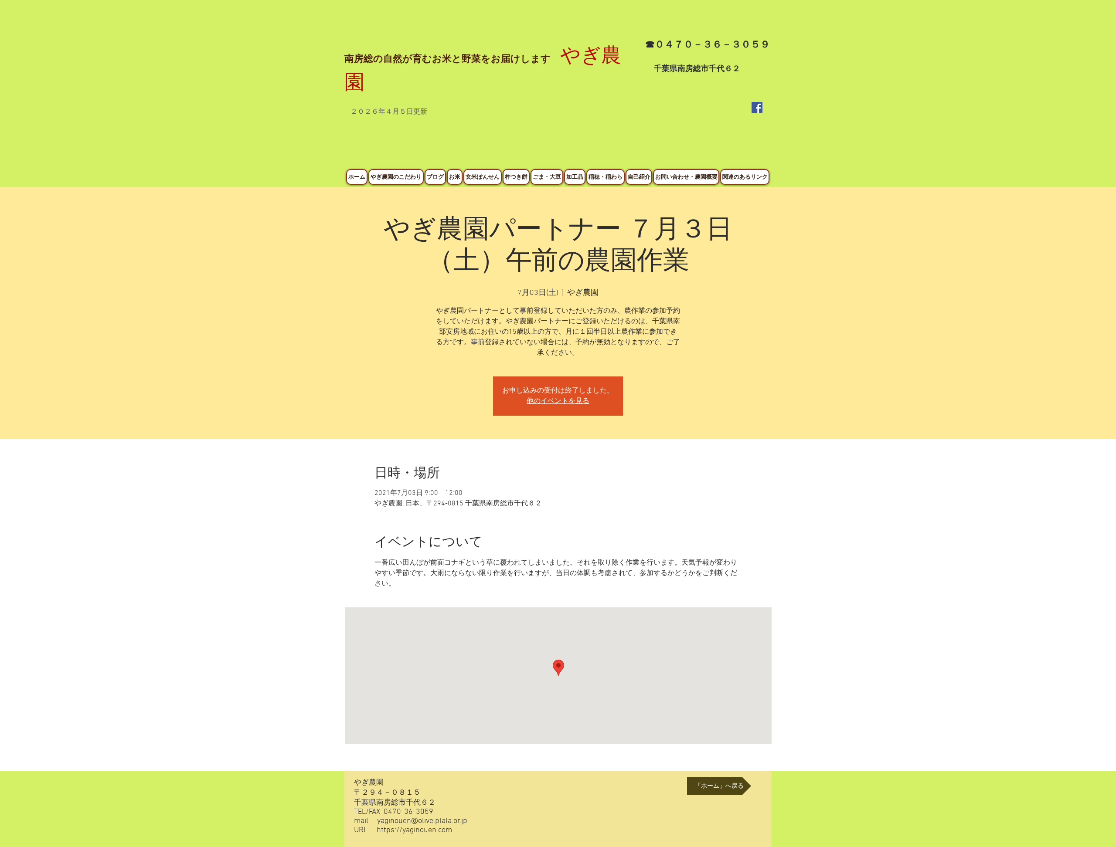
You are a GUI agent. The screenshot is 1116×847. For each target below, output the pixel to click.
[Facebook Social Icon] (757, 107)
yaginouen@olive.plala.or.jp (422, 821)
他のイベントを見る (558, 401)
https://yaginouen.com (414, 830)
